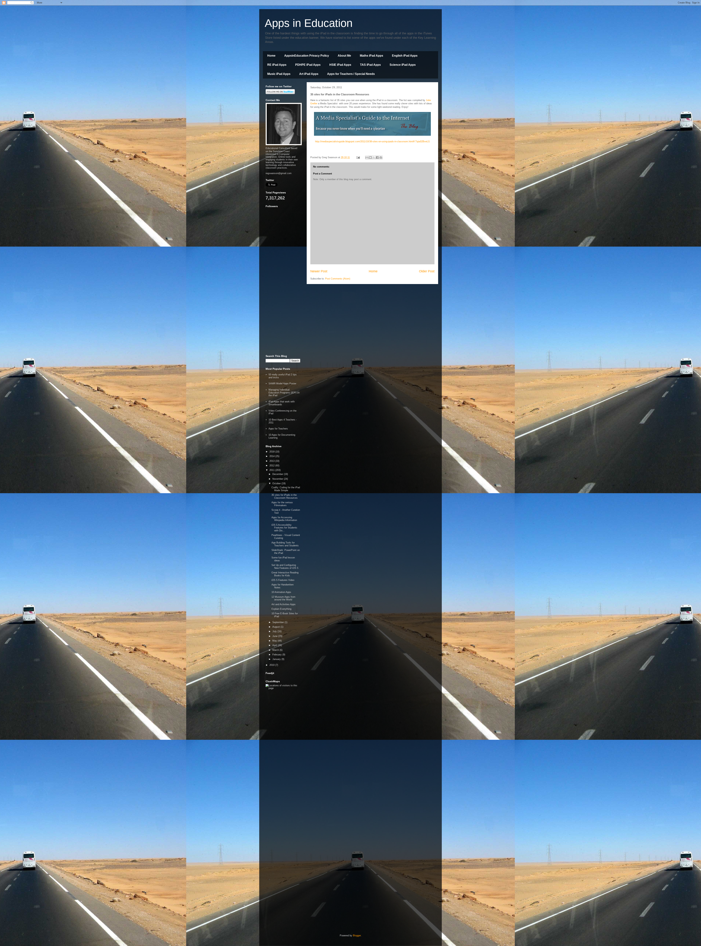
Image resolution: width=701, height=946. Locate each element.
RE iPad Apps (276, 64)
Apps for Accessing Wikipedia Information (284, 519)
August (276, 626)
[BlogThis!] (370, 157)
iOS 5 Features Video (282, 580)
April (275, 645)
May (275, 640)
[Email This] (367, 157)
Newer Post (318, 271)
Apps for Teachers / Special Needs (351, 73)
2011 (272, 470)
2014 (272, 456)
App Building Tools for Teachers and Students (285, 544)
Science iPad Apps (403, 64)
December (278, 474)
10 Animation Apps (281, 592)
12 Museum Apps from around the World (283, 598)
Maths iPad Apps (371, 55)
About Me (344, 55)
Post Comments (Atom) (337, 278)
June (275, 636)
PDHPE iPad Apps (308, 64)
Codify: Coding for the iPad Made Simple (285, 489)
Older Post (426, 271)
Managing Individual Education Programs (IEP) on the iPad (284, 392)
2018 (272, 451)
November (278, 478)
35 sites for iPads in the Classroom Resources (284, 496)
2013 (272, 461)
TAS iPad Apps (370, 64)
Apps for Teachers (278, 428)
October (276, 483)
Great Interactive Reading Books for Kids (284, 574)
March (276, 650)
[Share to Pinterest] (381, 157)
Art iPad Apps (308, 73)
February (277, 654)
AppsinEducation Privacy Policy (306, 55)
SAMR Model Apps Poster (282, 383)
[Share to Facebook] (377, 157)
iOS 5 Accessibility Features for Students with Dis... (284, 528)
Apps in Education (309, 23)
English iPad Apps (404, 55)
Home (271, 55)
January (276, 659)
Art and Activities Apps (283, 604)
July (274, 631)
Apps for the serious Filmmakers (282, 504)
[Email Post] (358, 157)
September (278, 622)
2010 (272, 665)
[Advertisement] (283, 296)
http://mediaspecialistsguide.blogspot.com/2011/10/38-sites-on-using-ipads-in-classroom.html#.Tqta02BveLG (372, 141)
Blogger (357, 935)
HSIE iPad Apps (340, 64)
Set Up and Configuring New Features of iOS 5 (284, 566)
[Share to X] (374, 157)
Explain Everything (281, 609)
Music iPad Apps (278, 73)
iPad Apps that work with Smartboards (282, 403)
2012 (272, 465)
